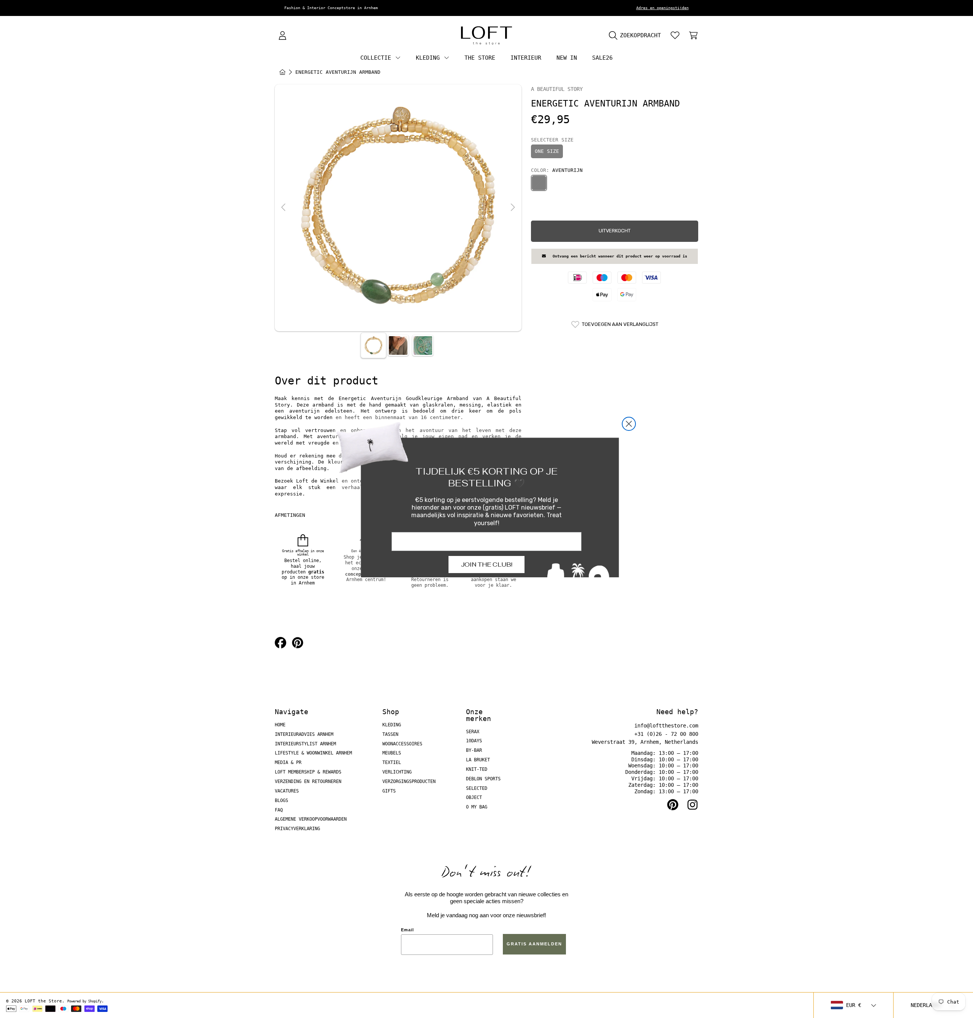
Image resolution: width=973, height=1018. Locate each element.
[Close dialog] (628, 423)
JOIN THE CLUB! (486, 565)
